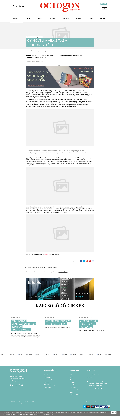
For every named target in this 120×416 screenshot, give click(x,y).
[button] (96, 7)
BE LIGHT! (47, 254)
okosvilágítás (49, 267)
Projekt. (79, 19)
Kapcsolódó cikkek (60, 306)
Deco (40, 19)
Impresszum (47, 387)
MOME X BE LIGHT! (75, 395)
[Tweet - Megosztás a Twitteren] (84, 261)
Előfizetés (103, 3)
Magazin (65, 19)
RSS (45, 390)
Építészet (16, 19)
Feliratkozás (98, 388)
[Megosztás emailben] (93, 261)
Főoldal (28, 51)
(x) (32, 61)
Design (29, 19)
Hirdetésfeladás (48, 380)
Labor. (91, 19)
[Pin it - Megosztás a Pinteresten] (90, 261)
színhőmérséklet (40, 267)
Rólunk (46, 375)
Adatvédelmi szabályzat (50, 385)
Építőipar (52, 19)
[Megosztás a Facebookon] (81, 261)
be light (29, 267)
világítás (33, 267)
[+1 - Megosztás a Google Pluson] (87, 261)
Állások (104, 8)
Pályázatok (73, 387)
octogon (55, 267)
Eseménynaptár (74, 390)
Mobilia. (103, 19)
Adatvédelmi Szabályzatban (43, 414)
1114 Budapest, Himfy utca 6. (17, 378)
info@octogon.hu (14, 381)
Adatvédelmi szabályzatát (95, 385)
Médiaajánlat (103, 6)
